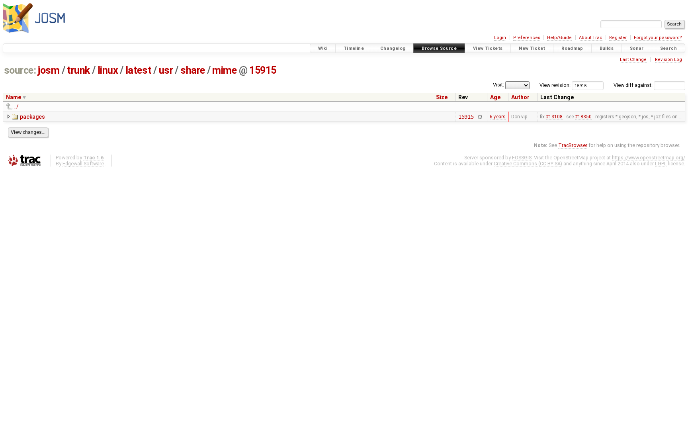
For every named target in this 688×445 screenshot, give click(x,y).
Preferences (526, 37)
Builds (607, 48)
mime (224, 70)
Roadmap (572, 48)
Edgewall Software (83, 164)
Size (442, 97)
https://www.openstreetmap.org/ (648, 158)
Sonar (637, 48)
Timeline (354, 48)
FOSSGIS (522, 158)
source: (20, 70)
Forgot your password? (658, 37)
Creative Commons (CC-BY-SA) (528, 164)
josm (48, 70)
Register (618, 37)
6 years (498, 117)
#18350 (583, 117)
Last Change (633, 59)
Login (500, 37)
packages (32, 117)
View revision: (555, 85)
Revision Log (668, 59)
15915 (262, 70)
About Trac (590, 37)
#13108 (554, 117)
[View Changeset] (479, 117)
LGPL (661, 164)
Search (668, 48)
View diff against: (634, 85)
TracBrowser (572, 145)
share (192, 70)
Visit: (498, 85)
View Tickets (488, 48)
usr (166, 70)
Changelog (392, 48)
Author (520, 97)
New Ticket (532, 48)
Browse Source (439, 48)
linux (108, 70)
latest (138, 70)
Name (13, 97)
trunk (78, 70)
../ (16, 106)
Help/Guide (559, 37)
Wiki (323, 48)
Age (495, 97)
